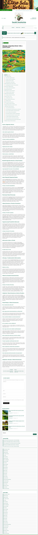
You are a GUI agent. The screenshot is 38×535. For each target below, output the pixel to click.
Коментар (4, 381)
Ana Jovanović (11, 423)
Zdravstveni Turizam (6, 485)
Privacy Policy (18, 27)
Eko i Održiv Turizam (6, 453)
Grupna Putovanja (6, 458)
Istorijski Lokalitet (6, 461)
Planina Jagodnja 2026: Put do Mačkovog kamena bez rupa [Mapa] (23, 33)
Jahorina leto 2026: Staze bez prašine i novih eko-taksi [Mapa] (11, 440)
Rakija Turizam (5, 470)
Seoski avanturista (19, 22)
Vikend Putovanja (6, 482)
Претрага (4, 432)
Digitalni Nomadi (6, 452)
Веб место (4, 396)
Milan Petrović (11, 418)
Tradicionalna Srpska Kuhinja (7, 479)
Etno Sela (5, 455)
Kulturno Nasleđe (6, 464)
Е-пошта (4, 393)
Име (4, 390)
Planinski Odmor (6, 467)
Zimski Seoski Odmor (6, 488)
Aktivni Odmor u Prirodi (6, 449)
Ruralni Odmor (5, 473)
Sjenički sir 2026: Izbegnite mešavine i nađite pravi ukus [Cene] (11, 441)
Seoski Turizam (5, 476)
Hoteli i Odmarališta (6, 459)
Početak (13, 27)
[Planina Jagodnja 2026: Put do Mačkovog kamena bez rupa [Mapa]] (12, 33)
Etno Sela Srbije (6, 456)
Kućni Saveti (5, 462)
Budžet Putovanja (6, 450)
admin (4, 48)
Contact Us (23, 27)
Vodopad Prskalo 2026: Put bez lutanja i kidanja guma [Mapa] (11, 446)
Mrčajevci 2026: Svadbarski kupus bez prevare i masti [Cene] (11, 444)
